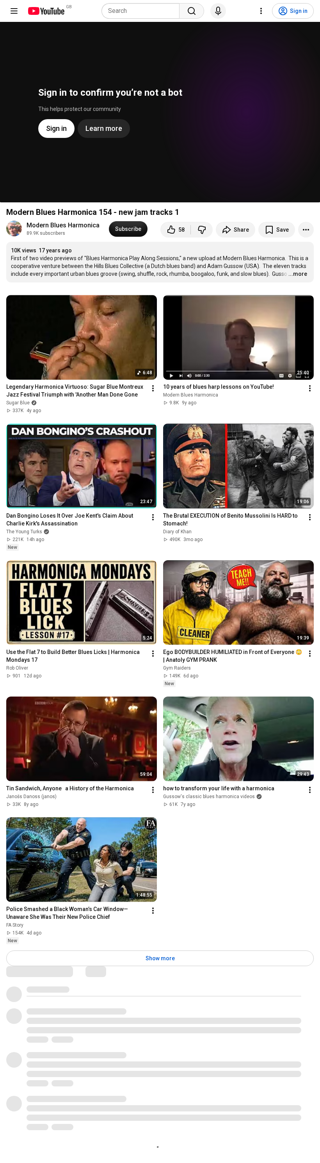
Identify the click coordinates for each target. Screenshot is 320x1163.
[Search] (191, 11)
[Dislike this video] (202, 230)
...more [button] (297, 274)
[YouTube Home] (46, 11)
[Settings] (261, 11)
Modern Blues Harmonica (63, 225)
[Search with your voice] (218, 11)
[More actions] (306, 230)
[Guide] (14, 11)
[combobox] (143, 11)
